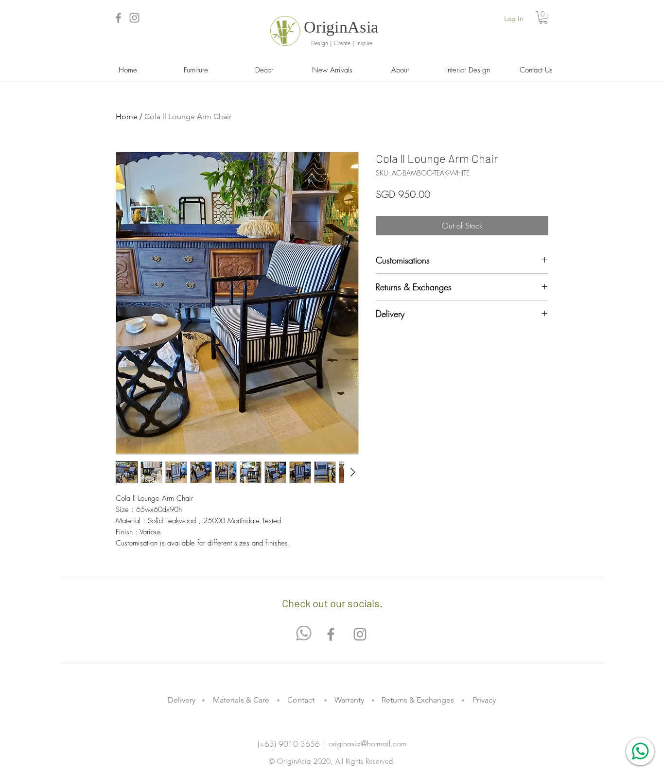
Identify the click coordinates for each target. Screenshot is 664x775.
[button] (543, 17)
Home (127, 116)
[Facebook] (118, 17)
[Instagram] (134, 17)
